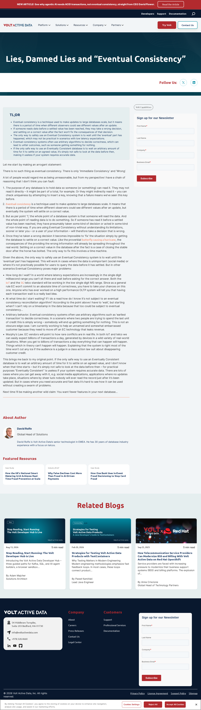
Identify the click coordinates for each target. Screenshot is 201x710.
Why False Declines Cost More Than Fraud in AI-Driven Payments (65, 476)
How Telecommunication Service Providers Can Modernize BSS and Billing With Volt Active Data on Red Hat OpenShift (165, 556)
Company (98, 25)
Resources (79, 25)
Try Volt (166, 24)
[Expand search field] (193, 14)
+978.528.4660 (20, 638)
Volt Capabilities (143, 107)
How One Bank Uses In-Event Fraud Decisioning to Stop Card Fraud (108, 476)
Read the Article (170, 4)
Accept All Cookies (175, 704)
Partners (116, 25)
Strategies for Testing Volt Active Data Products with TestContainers (96, 554)
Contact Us (188, 25)
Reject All (153, 704)
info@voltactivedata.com (25, 632)
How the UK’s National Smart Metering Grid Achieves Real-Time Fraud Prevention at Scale (22, 476)
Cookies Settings (131, 704)
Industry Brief (53, 468)
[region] (100, 705)
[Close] (196, 704)
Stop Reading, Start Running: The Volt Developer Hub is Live (30, 554)
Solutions (60, 25)
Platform (43, 25)
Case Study (9, 468)
